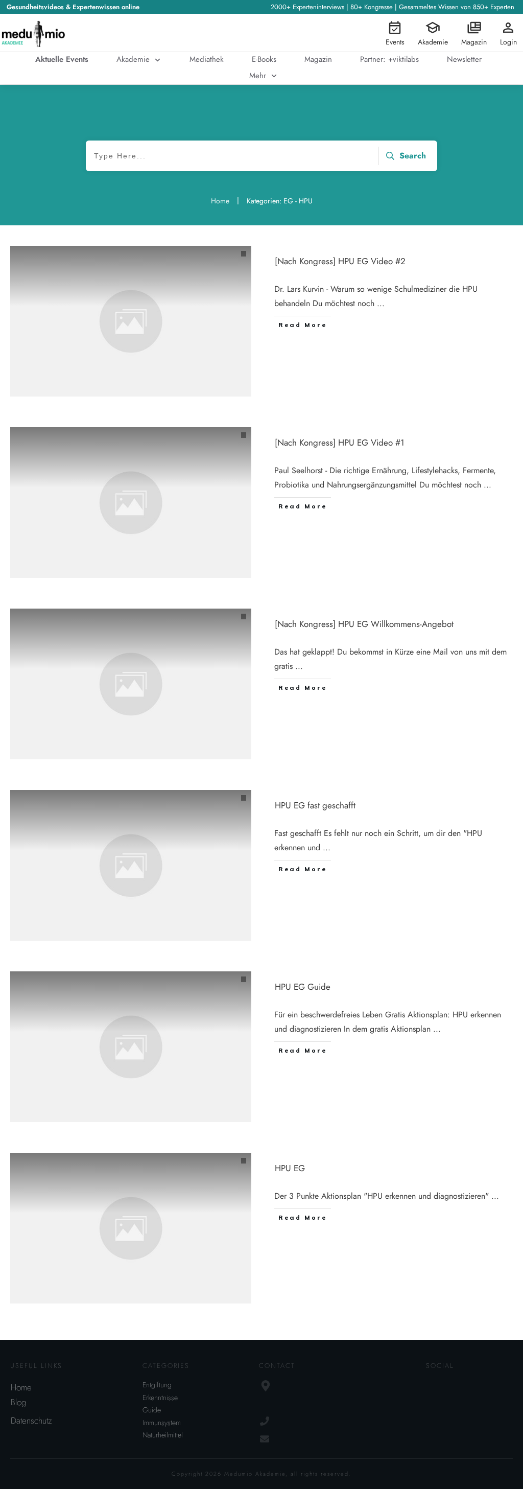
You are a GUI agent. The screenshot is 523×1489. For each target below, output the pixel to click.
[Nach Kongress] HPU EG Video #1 (340, 442)
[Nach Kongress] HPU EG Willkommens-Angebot (364, 624)
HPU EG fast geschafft (315, 805)
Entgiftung (157, 1385)
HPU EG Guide (302, 987)
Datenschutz (31, 1420)
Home (21, 1387)
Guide (151, 1410)
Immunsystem (161, 1422)
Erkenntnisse (160, 1397)
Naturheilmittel (162, 1435)
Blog (18, 1402)
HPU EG (290, 1168)
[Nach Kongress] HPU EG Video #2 (340, 261)
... (381, 303)
